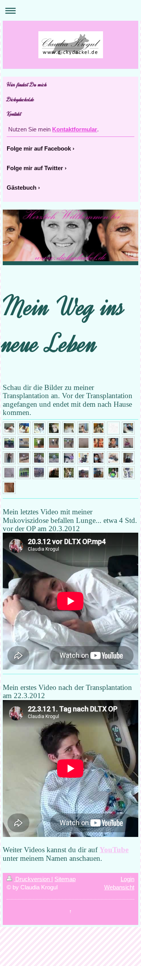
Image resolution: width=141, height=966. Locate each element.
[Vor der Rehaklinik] (113, 473)
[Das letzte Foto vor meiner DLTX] (9, 428)
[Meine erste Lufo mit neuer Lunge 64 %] (84, 443)
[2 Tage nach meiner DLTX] (39, 428)
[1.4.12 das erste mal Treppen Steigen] (39, 443)
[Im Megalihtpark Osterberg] (39, 458)
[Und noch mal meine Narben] (9, 487)
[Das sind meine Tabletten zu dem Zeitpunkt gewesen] (24, 443)
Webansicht (119, 887)
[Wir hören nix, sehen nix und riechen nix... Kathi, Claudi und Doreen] (24, 473)
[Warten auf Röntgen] (98, 428)
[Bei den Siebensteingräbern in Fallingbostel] (24, 458)
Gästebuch (21, 187)
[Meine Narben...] (113, 428)
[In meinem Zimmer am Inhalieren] (113, 458)
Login (127, 879)
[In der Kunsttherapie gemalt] (9, 473)
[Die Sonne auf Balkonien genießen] (69, 458)
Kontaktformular (74, 129)
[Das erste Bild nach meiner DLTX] (24, 428)
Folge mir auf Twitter (35, 168)
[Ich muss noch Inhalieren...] (113, 443)
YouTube (113, 850)
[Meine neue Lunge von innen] (98, 443)
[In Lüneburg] (39, 473)
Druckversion (32, 879)
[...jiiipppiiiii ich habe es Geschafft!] (69, 443)
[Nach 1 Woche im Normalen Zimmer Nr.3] (128, 428)
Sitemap (65, 879)
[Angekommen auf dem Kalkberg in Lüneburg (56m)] (84, 473)
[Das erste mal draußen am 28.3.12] (9, 443)
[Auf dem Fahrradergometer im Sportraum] (128, 458)
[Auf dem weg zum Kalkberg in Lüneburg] (69, 473)
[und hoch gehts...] (54, 443)
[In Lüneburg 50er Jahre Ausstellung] (54, 473)
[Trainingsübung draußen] (54, 458)
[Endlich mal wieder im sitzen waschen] (84, 428)
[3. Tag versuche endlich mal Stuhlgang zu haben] (54, 428)
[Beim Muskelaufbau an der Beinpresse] (84, 458)
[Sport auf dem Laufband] (128, 473)
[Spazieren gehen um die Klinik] (128, 443)
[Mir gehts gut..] (69, 428)
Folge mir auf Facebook (39, 148)
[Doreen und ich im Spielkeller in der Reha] (98, 473)
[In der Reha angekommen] (9, 458)
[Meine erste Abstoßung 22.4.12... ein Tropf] (98, 458)
